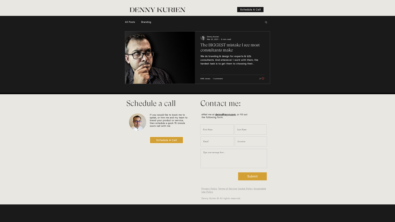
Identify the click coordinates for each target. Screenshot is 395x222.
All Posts (130, 22)
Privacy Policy (209, 188)
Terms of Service (227, 188)
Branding (146, 22)
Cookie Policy (245, 188)
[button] (266, 22)
